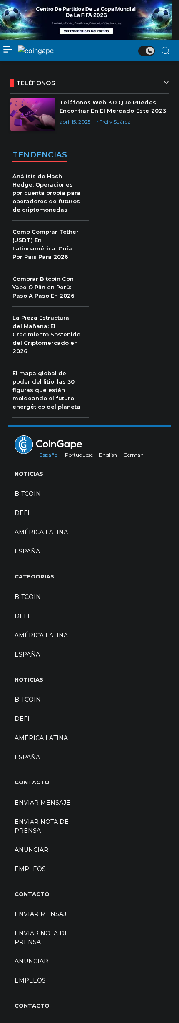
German (133, 455)
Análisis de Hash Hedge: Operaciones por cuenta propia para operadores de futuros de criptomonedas (46, 193)
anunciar (31, 850)
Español (49, 455)
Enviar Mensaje (42, 802)
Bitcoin (28, 494)
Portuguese (79, 455)
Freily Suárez (114, 122)
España (27, 551)
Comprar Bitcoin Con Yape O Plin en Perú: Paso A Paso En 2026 (43, 287)
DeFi (22, 513)
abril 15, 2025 (75, 122)
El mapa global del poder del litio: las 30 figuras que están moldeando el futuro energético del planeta (46, 390)
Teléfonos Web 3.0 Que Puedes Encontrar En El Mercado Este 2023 (113, 106)
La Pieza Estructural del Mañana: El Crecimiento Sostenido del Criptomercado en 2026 (46, 334)
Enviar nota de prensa (42, 826)
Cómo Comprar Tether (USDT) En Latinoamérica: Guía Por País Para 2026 (45, 244)
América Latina (41, 532)
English (108, 455)
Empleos (30, 869)
